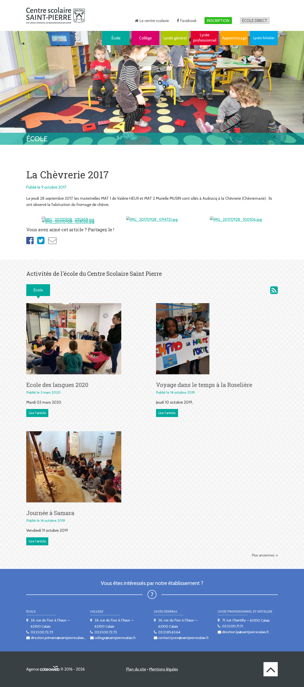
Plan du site (136, 669)
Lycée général (175, 38)
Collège (145, 38)
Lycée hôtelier (264, 38)
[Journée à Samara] (73, 466)
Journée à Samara (50, 513)
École (115, 38)
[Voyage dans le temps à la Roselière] (182, 338)
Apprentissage (234, 38)
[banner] (55, 15)
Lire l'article (37, 413)
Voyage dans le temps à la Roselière (204, 385)
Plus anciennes (263, 555)
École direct (254, 20)
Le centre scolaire (154, 20)
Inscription (218, 20)
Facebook (188, 20)
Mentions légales (163, 669)
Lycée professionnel (204, 37)
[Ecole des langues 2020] (73, 338)
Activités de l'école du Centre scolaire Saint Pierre (274, 290)
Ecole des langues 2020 (57, 385)
